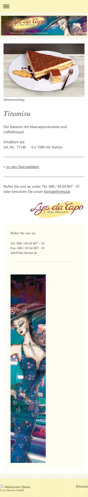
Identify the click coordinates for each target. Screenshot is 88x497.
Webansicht (82, 486)
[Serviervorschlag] (44, 70)
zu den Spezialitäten (22, 166)
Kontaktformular (57, 191)
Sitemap (26, 486)
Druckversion (12, 486)
